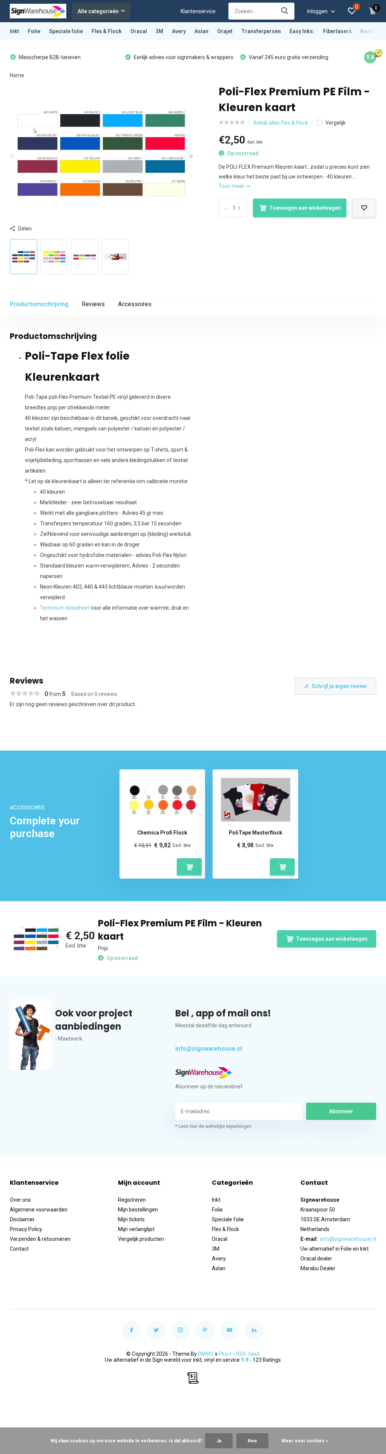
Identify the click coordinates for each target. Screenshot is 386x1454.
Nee (252, 1440)
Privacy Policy (26, 1229)
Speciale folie (66, 31)
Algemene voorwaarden (38, 1210)
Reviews (93, 304)
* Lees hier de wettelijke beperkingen (213, 1126)
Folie (34, 31)
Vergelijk (335, 123)
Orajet (225, 31)
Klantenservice (198, 11)
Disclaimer (22, 1219)
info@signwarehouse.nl (208, 1048)
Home (17, 75)
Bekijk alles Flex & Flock (281, 123)
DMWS (206, 1354)
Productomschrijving (39, 304)
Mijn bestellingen (138, 1210)
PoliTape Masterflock (255, 833)
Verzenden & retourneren (40, 1239)
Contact (19, 1249)
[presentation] (12, 157)
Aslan (201, 31)
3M (159, 31)
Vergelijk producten (141, 1239)
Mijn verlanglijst (136, 1229)
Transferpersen (261, 31)
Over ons (20, 1200)
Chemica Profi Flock (162, 833)
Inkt (14, 31)
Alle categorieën (98, 11)
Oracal (138, 31)
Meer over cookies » (305, 1440)
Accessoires (135, 304)
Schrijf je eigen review (339, 686)
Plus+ (225, 1354)
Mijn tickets (131, 1219)
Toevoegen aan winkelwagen (305, 208)
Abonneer (341, 1111)
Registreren (132, 1200)
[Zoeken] (285, 11)
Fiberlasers (337, 31)
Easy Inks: (302, 31)
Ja (218, 1440)
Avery (179, 31)
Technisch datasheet (65, 608)
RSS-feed (247, 1354)
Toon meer (232, 186)
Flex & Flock (107, 31)
